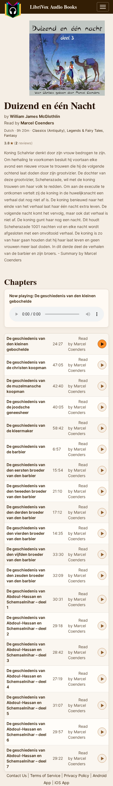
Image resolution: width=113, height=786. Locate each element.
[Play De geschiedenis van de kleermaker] (102, 428)
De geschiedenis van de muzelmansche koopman (26, 386)
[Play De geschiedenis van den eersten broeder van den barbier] (102, 470)
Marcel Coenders (37, 123)
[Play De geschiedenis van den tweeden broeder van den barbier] (102, 491)
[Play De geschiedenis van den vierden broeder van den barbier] (102, 533)
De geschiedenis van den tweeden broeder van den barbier (27, 491)
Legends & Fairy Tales (85, 130)
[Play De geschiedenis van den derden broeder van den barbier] (102, 512)
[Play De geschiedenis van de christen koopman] (102, 365)
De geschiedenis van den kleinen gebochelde (26, 344)
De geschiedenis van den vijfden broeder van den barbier (26, 554)
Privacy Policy (76, 775)
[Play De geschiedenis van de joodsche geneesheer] (102, 407)
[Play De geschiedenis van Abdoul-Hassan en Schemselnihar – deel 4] (102, 678)
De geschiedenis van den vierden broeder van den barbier (26, 533)
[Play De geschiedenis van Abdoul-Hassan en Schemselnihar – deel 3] (102, 652)
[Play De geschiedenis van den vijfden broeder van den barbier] (102, 554)
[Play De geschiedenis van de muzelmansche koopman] (102, 386)
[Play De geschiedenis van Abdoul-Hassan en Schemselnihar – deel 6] (102, 731)
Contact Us (17, 775)
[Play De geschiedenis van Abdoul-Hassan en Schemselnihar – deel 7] (102, 758)
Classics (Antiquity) (48, 130)
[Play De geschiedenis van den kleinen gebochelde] (102, 344)
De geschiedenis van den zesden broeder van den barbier (26, 575)
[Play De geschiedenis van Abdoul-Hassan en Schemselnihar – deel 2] (102, 625)
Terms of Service (45, 775)
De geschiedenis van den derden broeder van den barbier (26, 512)
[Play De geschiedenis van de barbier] (102, 449)
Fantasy (10, 135)
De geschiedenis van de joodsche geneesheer (26, 407)
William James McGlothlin (35, 116)
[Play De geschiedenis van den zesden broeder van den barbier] (102, 575)
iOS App (62, 782)
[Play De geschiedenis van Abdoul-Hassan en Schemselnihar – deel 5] (102, 705)
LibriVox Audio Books (53, 6)
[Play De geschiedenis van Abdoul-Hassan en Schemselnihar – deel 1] (102, 599)
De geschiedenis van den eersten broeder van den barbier (26, 470)
